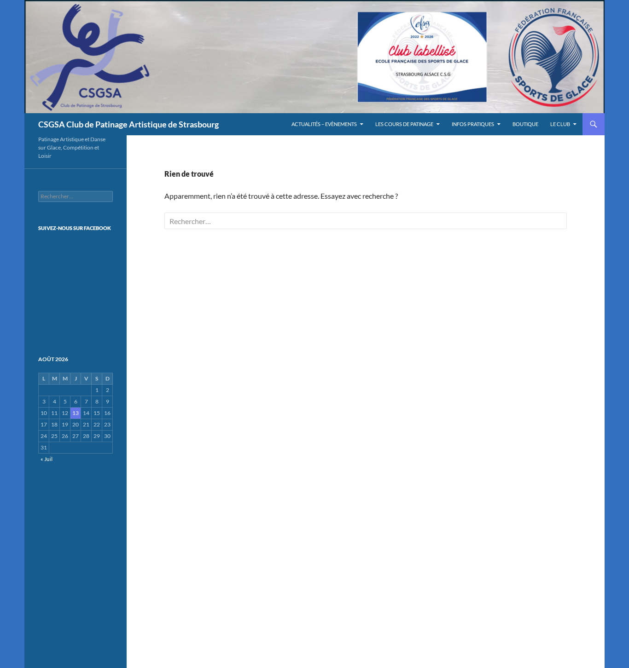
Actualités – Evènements (324, 124)
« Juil (46, 458)
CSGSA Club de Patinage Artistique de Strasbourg (128, 124)
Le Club (560, 124)
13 (75, 412)
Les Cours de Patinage (404, 124)
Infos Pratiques (473, 124)
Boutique (525, 124)
